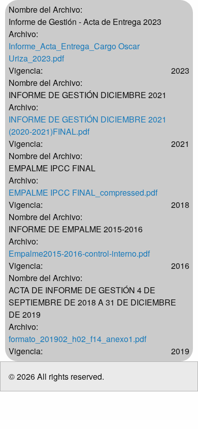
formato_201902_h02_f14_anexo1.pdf (77, 339)
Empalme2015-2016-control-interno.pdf (79, 253)
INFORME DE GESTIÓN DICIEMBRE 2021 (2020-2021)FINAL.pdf (88, 125)
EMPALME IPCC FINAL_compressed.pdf (83, 192)
